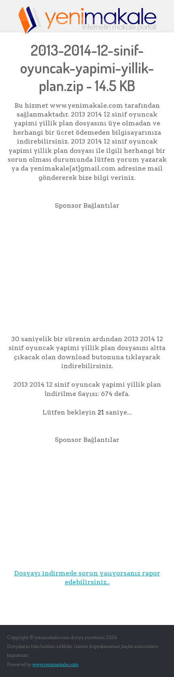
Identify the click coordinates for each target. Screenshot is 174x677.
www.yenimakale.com (55, 664)
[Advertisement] (87, 266)
